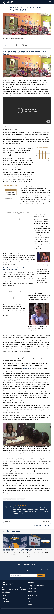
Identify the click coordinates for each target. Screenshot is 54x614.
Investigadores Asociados (7, 599)
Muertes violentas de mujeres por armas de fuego (18, 213)
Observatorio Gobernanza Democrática (36, 585)
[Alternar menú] (50, 2)
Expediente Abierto (28, 368)
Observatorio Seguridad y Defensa (17, 38)
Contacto (4, 603)
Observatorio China (32, 586)
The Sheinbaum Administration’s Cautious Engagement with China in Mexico (15, 550)
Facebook (30, 598)
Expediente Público (32, 591)
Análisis (4, 498)
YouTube (29, 601)
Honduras (13, 498)
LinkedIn (29, 603)
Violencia (22, 498)
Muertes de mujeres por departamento (15, 292)
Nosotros (4, 598)
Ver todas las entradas (18, 516)
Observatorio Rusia (32, 588)
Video (18, 498)
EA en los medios (5, 601)
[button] (16, 45)
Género (9, 498)
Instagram (30, 604)
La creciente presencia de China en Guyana (37, 550)
